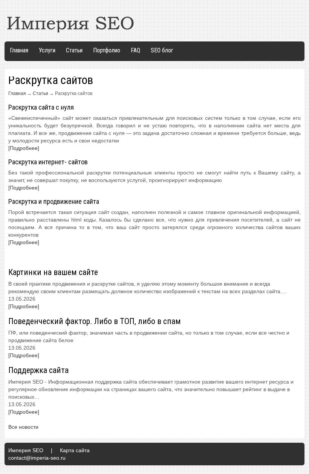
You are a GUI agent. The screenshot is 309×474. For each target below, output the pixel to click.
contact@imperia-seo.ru (37, 458)
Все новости (23, 427)
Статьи (74, 50)
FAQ (135, 50)
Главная (19, 50)
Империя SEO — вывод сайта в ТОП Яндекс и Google (70, 23)
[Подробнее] (23, 148)
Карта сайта (75, 450)
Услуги (47, 50)
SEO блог (162, 50)
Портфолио (106, 50)
